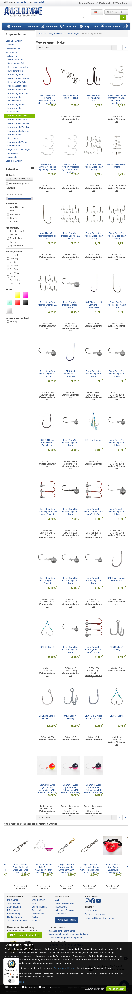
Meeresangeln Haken (17, 116)
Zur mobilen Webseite (17, 920)
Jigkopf (13, 241)
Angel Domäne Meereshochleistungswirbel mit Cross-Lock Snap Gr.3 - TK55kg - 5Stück (93, 869)
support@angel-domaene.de (101, 918)
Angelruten (77, 938)
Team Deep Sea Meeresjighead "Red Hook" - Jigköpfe (47, 511)
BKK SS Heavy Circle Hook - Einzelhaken (47, 443)
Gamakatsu (15, 214)
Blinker (64, 931)
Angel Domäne (17, 207)
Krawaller (14, 221)
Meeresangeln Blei (16, 104)
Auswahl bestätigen (94, 988)
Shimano (72, 931)
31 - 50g (14, 269)
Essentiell (13, 987)
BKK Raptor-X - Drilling (70, 717)
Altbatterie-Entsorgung (65, 910)
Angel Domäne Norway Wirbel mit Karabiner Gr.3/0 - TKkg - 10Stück (67, 868)
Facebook (36, 910)
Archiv (35, 917)
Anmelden (22, 2)
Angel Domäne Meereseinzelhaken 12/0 (116, 305)
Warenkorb (121, 3)
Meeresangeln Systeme (18, 131)
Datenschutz (61, 907)
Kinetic (13, 217)
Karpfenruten (54, 938)
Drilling (13, 234)
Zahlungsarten (14, 907)
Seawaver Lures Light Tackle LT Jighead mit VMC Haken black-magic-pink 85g (93, 790)
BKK (12, 210)
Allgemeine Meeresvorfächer (15, 58)
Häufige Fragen (14, 917)
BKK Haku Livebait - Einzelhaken (116, 579)
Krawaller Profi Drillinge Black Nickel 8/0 (94, 98)
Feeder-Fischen (13, 48)
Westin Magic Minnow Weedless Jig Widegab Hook (47, 167)
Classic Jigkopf (17, 231)
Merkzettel (104, 3)
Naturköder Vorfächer (17, 82)
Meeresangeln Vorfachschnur (14, 99)
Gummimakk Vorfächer (18, 67)
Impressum (60, 913)
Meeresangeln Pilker (17, 119)
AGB (57, 900)
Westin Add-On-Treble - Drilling (70, 96)
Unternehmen (38, 900)
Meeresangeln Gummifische (14, 110)
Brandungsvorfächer (16, 63)
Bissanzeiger (54, 931)
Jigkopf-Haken (16, 245)
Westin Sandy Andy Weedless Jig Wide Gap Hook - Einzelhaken (117, 99)
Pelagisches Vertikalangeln (18, 149)
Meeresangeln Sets (16, 74)
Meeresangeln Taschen (18, 123)
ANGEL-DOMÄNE (25, 12)
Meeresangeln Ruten (17, 90)
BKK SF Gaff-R (47, 647)
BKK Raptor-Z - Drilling (117, 648)
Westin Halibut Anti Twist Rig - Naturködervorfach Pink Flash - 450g (44, 868)
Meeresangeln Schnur (17, 93)
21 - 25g (14, 261)
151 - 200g (15, 280)
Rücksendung (13, 910)
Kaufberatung (13, 913)
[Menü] (17, 960)
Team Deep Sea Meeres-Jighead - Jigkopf (70, 305)
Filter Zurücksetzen (20, 178)
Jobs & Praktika (39, 907)
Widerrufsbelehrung (64, 903)
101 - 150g (15, 276)
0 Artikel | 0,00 (117, 12)
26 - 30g (14, 265)
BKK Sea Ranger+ (93, 440)
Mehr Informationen (14, 982)
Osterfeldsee (38, 913)
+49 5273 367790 (96, 914)
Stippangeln (11, 157)
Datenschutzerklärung (64, 968)
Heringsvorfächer (15, 71)
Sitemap (36, 920)
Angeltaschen (68, 934)
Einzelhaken (16, 238)
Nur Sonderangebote (19, 183)
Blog (34, 903)
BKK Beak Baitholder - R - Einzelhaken (70, 374)
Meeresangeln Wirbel (17, 142)
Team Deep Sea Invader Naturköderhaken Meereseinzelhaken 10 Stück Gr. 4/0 (47, 100)
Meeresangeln (12, 52)
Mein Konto (88, 3)
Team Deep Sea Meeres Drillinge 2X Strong (93, 167)
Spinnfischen (12, 153)
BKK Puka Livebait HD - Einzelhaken (94, 717)
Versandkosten (14, 903)
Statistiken (30, 987)
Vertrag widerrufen (66, 920)
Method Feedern (13, 146)
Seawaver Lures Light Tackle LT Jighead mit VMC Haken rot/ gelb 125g (47, 789)
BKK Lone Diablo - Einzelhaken (48, 717)
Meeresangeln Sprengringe (14, 136)
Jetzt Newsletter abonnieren (27, 935)
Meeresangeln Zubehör (18, 127)
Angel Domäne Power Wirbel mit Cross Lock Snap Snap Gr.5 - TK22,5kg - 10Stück (21, 869)
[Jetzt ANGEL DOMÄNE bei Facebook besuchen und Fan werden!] (87, 902)
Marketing (46, 987)
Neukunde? (38, 2)
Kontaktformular (92, 910)
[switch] (11, 981)
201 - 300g (15, 283)
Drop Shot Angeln (14, 41)
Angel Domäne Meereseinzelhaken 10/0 (47, 236)
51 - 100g (14, 272)
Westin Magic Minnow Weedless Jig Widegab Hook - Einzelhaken (70, 168)
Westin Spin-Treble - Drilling (116, 165)
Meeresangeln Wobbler (18, 78)
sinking (13, 321)
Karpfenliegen (82, 934)
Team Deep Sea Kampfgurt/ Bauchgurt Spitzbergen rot (113, 868)
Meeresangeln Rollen (17, 86)
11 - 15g (14, 254)
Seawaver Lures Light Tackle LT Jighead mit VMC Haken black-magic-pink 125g (70, 790)
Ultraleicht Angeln (14, 161)
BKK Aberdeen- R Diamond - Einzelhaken (93, 305)
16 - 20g (14, 258)
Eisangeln (10, 45)
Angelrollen (66, 938)
